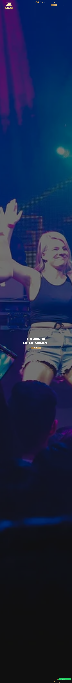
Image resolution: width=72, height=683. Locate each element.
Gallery (36, 5)
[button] (64, 679)
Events (26, 5)
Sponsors (41, 5)
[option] (36, 341)
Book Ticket (53, 5)
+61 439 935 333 (64, 2)
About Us (22, 5)
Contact (47, 5)
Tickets (31, 5)
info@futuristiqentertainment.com (48, 2)
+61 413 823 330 (58, 2)
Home (17, 5)
